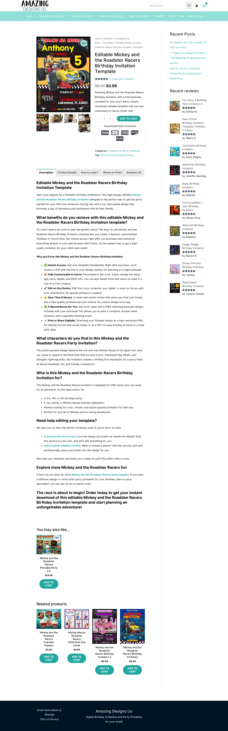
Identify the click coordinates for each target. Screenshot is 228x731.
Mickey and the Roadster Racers (117, 155)
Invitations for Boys (118, 150)
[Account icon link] (196, 5)
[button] (33, 16)
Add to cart (128, 118)
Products (108, 38)
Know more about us (49, 710)
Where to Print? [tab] (112, 172)
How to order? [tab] (89, 172)
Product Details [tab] (67, 172)
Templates (108, 42)
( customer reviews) (121, 78)
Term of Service (49, 719)
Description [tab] (46, 172)
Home (98, 38)
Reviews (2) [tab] (134, 172)
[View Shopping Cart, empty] (204, 5)
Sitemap (49, 714)
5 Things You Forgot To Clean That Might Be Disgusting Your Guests (188, 57)
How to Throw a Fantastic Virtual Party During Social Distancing (185, 73)
